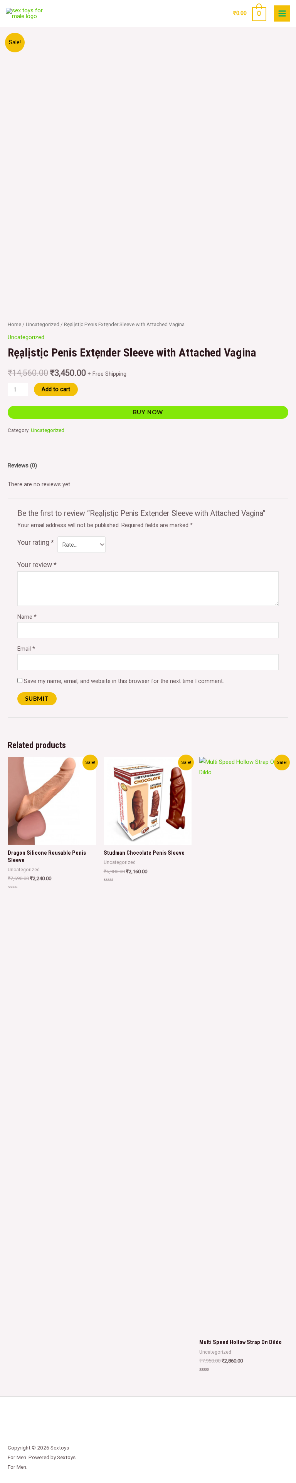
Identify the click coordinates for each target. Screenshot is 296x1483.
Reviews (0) (22, 465)
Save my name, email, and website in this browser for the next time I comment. (124, 681)
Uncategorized (42, 324)
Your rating (35, 542)
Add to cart (56, 389)
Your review (37, 565)
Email (26, 648)
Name (27, 616)
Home (14, 324)
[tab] (22, 466)
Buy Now (148, 412)
